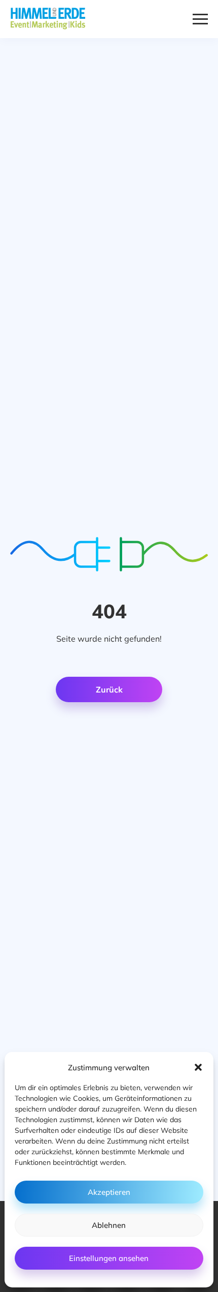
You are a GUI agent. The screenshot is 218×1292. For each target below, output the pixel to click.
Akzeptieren (109, 1192)
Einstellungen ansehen (109, 1258)
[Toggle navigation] (200, 19)
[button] (198, 1067)
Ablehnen (109, 1225)
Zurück (109, 689)
